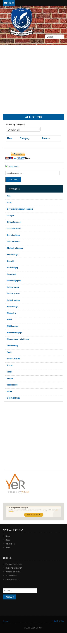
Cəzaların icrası (14, 228)
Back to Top (59, 620)
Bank (9, 202)
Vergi (9, 371)
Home (5, 620)
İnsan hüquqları (14, 280)
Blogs (7, 539)
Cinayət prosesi (14, 221)
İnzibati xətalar (13, 300)
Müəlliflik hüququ (14, 332)
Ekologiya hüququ (15, 248)
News (7, 536)
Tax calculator (11, 575)
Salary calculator (12, 579)
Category (25, 138)
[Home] (21, 21)
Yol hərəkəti (12, 384)
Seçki (9, 352)
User (9, 138)
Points (45, 138)
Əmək (9, 391)
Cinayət (10, 215)
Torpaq (10, 365)
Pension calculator (13, 571)
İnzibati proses (13, 293)
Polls (7, 547)
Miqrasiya (11, 313)
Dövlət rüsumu (13, 241)
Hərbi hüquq (12, 267)
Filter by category (15, 124)
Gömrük (10, 261)
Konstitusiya (12, 306)
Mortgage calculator (13, 564)
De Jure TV (10, 543)
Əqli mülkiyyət (13, 397)
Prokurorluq (12, 345)
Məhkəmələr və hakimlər (18, 339)
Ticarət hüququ (13, 358)
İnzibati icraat (13, 287)
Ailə (8, 195)
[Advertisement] (33, 77)
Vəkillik (10, 378)
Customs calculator (13, 567)
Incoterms (11, 274)
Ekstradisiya (12, 254)
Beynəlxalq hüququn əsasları (20, 208)
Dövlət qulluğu (13, 235)
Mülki (9, 319)
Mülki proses (12, 326)
